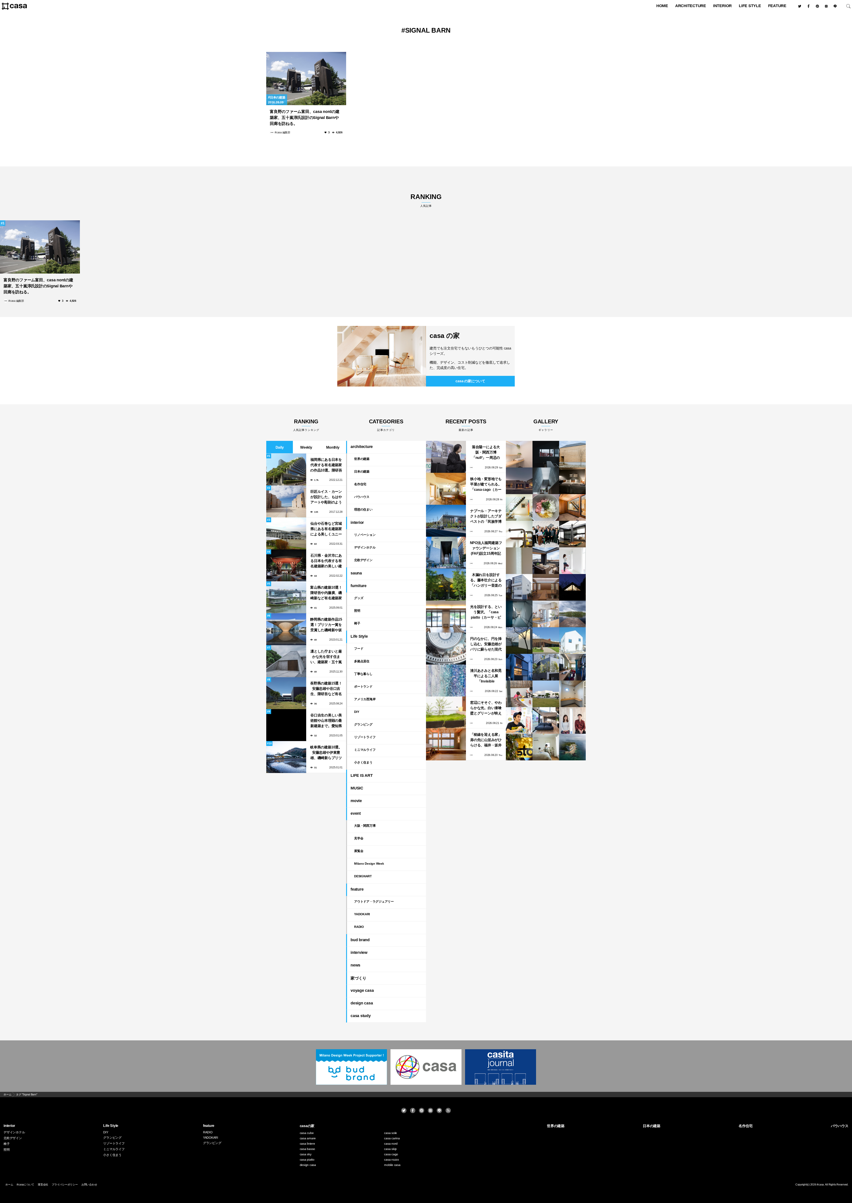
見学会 (358, 838)
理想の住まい (363, 509)
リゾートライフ (364, 737)
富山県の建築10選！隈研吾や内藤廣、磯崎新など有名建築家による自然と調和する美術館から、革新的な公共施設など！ (326, 593)
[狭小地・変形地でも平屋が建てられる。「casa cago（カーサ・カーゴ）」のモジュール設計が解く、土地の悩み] (446, 489)
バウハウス (361, 497)
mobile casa (392, 1165)
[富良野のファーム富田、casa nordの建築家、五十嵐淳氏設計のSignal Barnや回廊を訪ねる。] (306, 78)
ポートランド (363, 686)
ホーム (9, 1184)
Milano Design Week (369, 863)
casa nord (391, 1143)
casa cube (307, 1133)
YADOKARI (362, 914)
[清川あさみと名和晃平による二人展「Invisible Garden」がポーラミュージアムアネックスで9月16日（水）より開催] (446, 680)
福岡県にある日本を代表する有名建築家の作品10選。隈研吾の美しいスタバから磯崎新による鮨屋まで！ (326, 465)
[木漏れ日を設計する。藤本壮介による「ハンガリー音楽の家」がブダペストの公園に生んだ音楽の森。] (446, 585)
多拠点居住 (361, 661)
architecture (690, 6)
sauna (356, 573)
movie (356, 801)
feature (777, 6)
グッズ (358, 598)
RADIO (359, 927)
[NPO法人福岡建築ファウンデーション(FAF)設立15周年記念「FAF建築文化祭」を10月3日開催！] (446, 553)
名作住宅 (360, 484)
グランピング (363, 724)
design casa (362, 1003)
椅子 (357, 623)
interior (722, 6)
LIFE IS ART (362, 775)
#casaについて (25, 1184)
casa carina (392, 1138)
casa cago (391, 1154)
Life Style (750, 6)
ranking (425, 200)
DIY (356, 712)
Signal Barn (428, 30)
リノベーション (364, 534)
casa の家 (445, 335)
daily (280, 447)
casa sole (390, 1133)
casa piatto (307, 1159)
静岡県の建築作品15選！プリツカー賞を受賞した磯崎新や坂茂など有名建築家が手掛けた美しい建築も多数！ (326, 625)
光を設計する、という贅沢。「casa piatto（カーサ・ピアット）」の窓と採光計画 (486, 612)
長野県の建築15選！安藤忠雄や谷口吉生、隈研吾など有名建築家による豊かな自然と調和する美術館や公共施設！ (326, 689)
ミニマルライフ (364, 749)
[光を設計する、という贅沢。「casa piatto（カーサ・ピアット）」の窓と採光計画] (446, 617)
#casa (820, 1184)
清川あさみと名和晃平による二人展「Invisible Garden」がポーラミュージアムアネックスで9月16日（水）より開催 (486, 676)
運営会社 (43, 1184)
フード (358, 648)
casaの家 (307, 1126)
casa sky (306, 1154)
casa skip (390, 1149)
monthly (332, 447)
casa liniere (307, 1143)
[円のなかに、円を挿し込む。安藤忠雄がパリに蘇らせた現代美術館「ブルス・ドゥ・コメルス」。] (446, 649)
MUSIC (357, 788)
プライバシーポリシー (65, 1184)
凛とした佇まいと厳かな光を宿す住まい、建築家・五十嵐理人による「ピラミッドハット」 (326, 657)
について (470, 381)
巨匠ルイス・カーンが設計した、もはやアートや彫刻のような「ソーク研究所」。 (326, 497)
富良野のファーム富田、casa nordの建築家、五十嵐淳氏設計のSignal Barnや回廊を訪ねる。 (304, 117)
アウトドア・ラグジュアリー (374, 901)
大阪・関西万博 (364, 825)
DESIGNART (363, 876)
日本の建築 (277, 97)
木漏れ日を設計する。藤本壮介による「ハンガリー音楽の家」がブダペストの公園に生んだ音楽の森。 (486, 580)
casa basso (307, 1149)
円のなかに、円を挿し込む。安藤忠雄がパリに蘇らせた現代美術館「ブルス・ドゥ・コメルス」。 (486, 644)
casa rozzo (391, 1159)
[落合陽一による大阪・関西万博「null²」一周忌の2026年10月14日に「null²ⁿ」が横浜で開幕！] (446, 457)
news (355, 965)
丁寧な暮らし (363, 674)
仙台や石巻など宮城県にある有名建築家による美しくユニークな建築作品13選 (326, 529)
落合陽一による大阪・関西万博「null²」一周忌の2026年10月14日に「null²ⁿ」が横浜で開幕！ (485, 452)
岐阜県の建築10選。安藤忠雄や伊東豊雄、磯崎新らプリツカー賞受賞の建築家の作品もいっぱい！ (326, 753)
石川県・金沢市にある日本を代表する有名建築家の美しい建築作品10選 (326, 561)
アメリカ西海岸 (364, 699)
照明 (357, 610)
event (356, 813)
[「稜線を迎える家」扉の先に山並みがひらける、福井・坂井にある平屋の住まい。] (446, 744)
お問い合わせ (89, 1184)
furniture (359, 586)
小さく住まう (363, 762)
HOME (662, 6)
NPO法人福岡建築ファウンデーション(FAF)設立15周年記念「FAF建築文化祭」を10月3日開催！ (486, 548)
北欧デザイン (363, 560)
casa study (361, 1016)
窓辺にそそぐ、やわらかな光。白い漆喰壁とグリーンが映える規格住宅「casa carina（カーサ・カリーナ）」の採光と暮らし (486, 708)
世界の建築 (361, 459)
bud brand (360, 940)
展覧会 (358, 851)
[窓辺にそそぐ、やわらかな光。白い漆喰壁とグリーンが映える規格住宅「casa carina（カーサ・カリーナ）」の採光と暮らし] (446, 712)
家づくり (358, 978)
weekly (306, 447)
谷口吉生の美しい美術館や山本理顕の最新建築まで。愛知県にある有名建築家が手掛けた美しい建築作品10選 (326, 721)
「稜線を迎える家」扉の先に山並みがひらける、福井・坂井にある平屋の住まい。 (486, 740)
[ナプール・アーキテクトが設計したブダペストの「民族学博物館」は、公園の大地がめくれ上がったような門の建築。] (446, 521)
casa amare (308, 1138)
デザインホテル (364, 547)
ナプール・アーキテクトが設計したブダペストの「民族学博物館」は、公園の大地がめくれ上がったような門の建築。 (486, 516)
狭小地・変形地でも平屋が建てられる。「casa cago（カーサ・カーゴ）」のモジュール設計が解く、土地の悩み (486, 484)
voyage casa (362, 990)
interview (359, 952)
